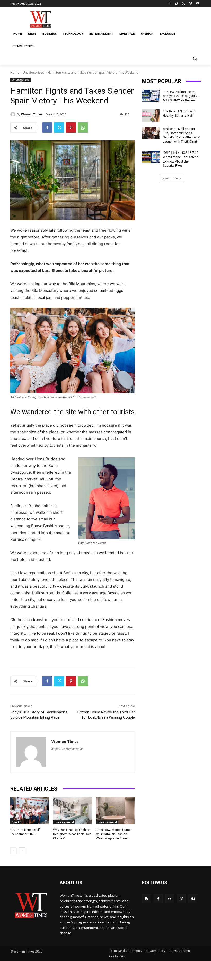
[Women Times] (13, 114)
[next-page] (22, 850)
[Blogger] (146, 898)
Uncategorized (33, 72)
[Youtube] (198, 4)
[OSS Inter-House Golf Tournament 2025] (29, 810)
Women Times (31, 114)
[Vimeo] (191, 4)
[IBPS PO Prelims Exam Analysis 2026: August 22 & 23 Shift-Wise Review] (151, 96)
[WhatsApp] (83, 127)
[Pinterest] (71, 127)
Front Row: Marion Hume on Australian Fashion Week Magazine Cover (113, 834)
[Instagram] (176, 4)
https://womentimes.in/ (67, 749)
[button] (195, 58)
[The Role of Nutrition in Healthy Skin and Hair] (151, 115)
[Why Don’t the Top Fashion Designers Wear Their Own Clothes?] (72, 810)
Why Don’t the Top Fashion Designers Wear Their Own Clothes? (72, 834)
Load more (170, 178)
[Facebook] (169, 4)
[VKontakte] (192, 898)
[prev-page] (13, 850)
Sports (16, 822)
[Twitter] (184, 4)
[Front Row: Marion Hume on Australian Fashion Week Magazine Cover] (115, 810)
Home (14, 72)
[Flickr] (169, 898)
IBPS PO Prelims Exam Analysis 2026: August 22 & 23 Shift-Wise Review (181, 96)
